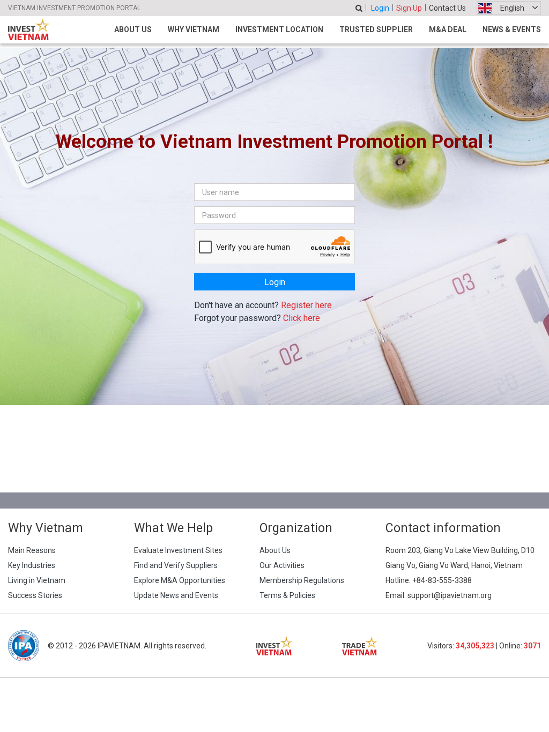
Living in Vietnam (36, 580)
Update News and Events (176, 595)
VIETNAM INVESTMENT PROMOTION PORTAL (74, 8)
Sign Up (409, 8)
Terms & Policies (287, 595)
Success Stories (35, 595)
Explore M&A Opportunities (179, 580)
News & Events (512, 29)
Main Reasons (32, 550)
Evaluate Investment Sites (178, 550)
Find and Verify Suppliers (176, 565)
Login (380, 8)
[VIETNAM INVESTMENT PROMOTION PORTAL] (28, 29)
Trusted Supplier (376, 29)
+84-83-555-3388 (442, 580)
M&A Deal (447, 29)
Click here (301, 318)
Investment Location (279, 29)
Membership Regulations (301, 580)
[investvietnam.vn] (274, 646)
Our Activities (282, 565)
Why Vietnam (193, 29)
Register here (306, 305)
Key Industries (31, 565)
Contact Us (447, 8)
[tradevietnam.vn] (360, 646)
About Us (133, 29)
